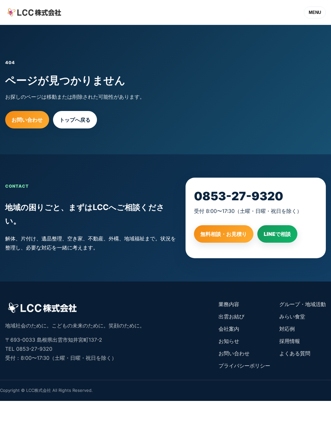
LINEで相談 (277, 234)
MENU (315, 12)
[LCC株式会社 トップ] (34, 12)
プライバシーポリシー (244, 365)
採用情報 (289, 341)
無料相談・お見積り (223, 234)
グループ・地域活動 (302, 304)
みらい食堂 (292, 316)
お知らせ (229, 341)
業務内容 (229, 304)
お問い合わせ (27, 119)
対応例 (287, 329)
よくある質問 (294, 353)
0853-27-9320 (238, 196)
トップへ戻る (75, 119)
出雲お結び (231, 316)
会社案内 (229, 329)
